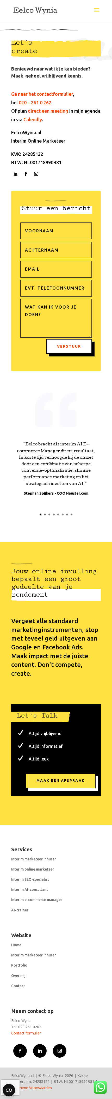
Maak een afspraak (60, 780)
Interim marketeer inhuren (34, 859)
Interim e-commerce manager (36, 900)
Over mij (18, 976)
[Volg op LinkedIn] (15, 174)
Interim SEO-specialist (30, 879)
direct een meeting (48, 110)
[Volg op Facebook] (26, 174)
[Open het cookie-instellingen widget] (9, 1090)
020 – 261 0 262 (35, 102)
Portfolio (19, 965)
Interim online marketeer (32, 869)
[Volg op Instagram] (36, 174)
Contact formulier (26, 1033)
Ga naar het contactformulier (42, 94)
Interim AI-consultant (29, 889)
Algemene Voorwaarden (31, 1087)
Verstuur (69, 346)
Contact (18, 986)
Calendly (32, 119)
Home (16, 945)
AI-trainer (19, 910)
